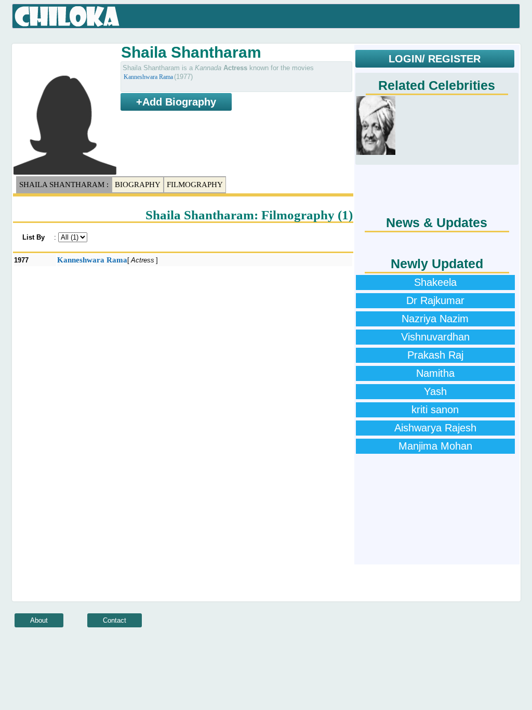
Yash (435, 391)
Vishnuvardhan (435, 337)
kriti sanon (435, 409)
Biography (138, 184)
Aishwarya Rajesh (435, 427)
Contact (114, 620)
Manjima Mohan (435, 446)
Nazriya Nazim (435, 318)
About (39, 620)
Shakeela (435, 282)
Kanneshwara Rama (148, 77)
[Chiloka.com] (67, 16)
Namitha (435, 373)
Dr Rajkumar (435, 300)
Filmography (195, 184)
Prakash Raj (435, 355)
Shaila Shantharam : (64, 184)
